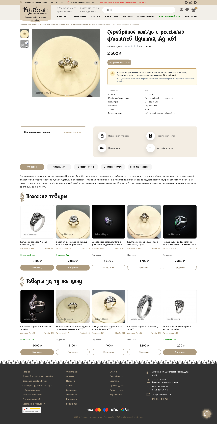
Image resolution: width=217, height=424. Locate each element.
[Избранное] (187, 10)
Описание (32, 167)
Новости (70, 381)
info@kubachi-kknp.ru (161, 394)
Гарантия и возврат (140, 167)
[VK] (167, 399)
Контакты (191, 16)
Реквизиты (71, 404)
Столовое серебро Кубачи (35, 381)
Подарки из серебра (32, 399)
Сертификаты (116, 376)
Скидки (95, 16)
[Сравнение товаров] (181, 10)
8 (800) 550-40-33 (66, 8)
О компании (79, 16)
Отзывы (127, 16)
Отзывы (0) (59, 167)
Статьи (113, 371)
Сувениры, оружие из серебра (36, 385)
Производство (117, 385)
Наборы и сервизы (31, 390)
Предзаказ (108, 267)
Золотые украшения (32, 394)
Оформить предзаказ (119, 62)
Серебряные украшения (33, 404)
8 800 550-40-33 (160, 386)
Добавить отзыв (86, 167)
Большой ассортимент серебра (37, 376)
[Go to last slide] (36, 63)
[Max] (195, 2)
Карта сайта (116, 394)
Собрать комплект (73, 132)
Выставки (114, 381)
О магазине (71, 390)
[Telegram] (186, 2)
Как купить (112, 16)
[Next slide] (96, 63)
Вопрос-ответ (145, 16)
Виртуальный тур (169, 16)
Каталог (62, 16)
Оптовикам (71, 394)
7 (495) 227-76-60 (89, 8)
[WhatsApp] (191, 2)
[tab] (65, 95)
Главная (26, 371)
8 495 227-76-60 (160, 389)
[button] (24, 33)
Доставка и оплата (113, 167)
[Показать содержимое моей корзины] (193, 10)
